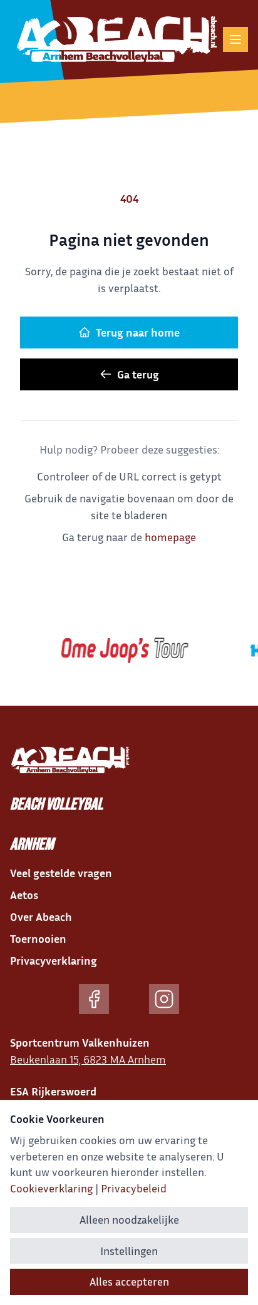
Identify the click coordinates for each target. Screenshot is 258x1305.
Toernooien (38, 938)
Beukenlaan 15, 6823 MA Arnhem (88, 1059)
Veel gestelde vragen (61, 873)
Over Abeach (41, 916)
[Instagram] (164, 999)
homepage (170, 537)
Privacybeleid (134, 1188)
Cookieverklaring (51, 1188)
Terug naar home (138, 332)
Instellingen (129, 1250)
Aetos (24, 894)
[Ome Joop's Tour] (120, 651)
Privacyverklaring (53, 960)
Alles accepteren (129, 1281)
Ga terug (138, 374)
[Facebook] (94, 999)
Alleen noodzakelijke (129, 1219)
